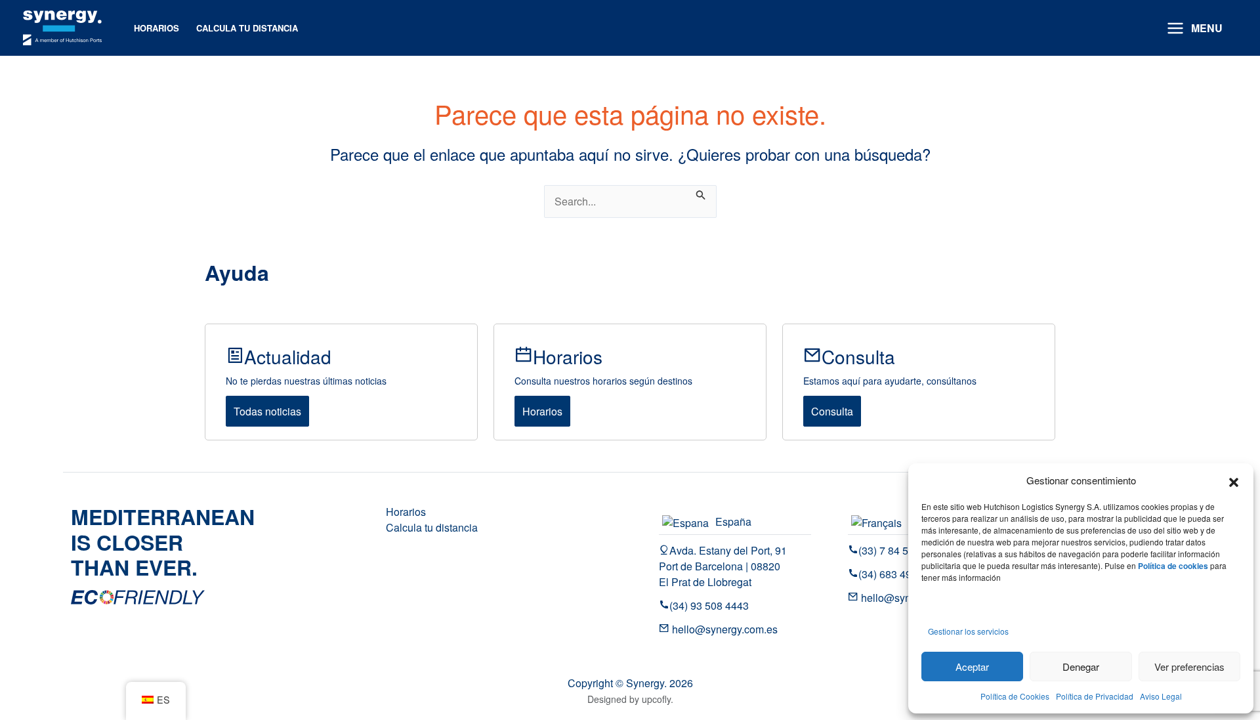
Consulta (832, 411)
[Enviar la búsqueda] (701, 193)
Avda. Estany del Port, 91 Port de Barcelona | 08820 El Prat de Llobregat (723, 566)
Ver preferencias (1189, 666)
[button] (1233, 480)
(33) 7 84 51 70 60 (900, 550)
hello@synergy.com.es (723, 629)
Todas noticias (267, 411)
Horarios (542, 411)
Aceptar (972, 666)
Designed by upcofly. (630, 699)
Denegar (1080, 666)
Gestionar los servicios (968, 631)
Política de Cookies (1014, 696)
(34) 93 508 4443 (709, 605)
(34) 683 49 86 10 (899, 574)
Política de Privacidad (1094, 696)
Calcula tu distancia (432, 527)
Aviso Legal (1161, 696)
